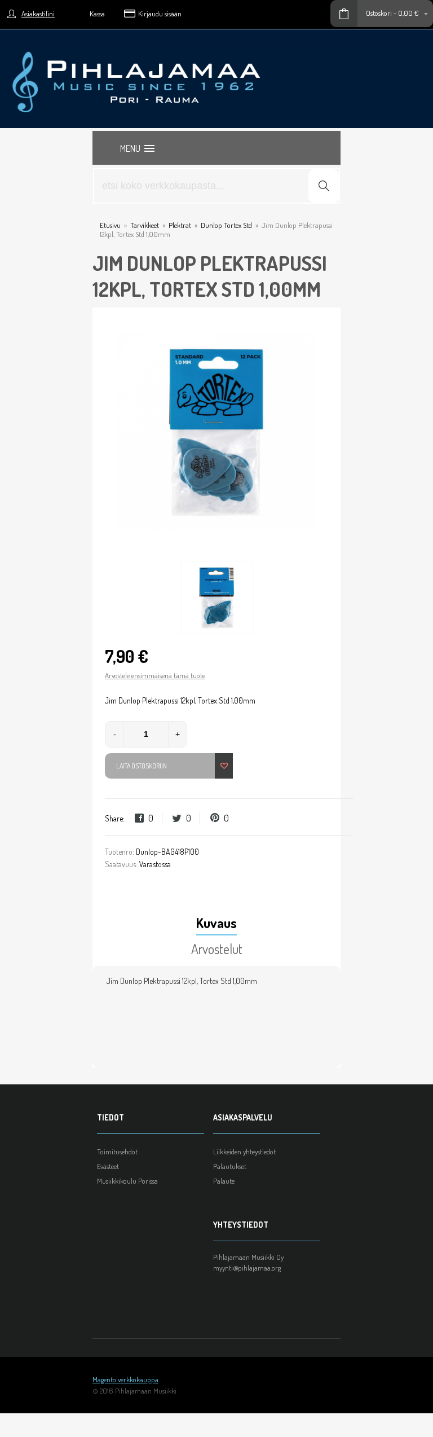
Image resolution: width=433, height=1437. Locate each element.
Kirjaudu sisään (160, 13)
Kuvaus (216, 922)
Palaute (224, 1180)
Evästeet (108, 1166)
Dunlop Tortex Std (226, 225)
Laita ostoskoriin (141, 766)
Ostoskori (379, 12)
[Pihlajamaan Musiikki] (216, 50)
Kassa (97, 13)
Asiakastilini (38, 13)
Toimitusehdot (117, 1151)
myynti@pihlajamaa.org (247, 1267)
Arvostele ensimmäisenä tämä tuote (155, 675)
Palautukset (229, 1166)
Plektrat (180, 225)
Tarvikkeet (144, 225)
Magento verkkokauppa (125, 1379)
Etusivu (110, 225)
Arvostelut (216, 948)
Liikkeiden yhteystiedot (244, 1151)
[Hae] (323, 186)
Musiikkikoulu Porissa (127, 1180)
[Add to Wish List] (224, 766)
